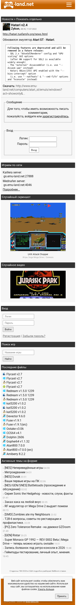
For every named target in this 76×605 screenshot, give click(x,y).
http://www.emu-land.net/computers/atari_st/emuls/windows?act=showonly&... (32, 89)
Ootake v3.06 (15, 428)
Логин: (23, 138)
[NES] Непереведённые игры (24, 468)
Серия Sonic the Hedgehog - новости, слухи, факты (39, 493)
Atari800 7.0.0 (15, 445)
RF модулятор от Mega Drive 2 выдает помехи (36, 506)
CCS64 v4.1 (14, 433)
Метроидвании (15, 472)
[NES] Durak (12, 476)
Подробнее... (11, 189)
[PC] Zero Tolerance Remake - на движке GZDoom (37, 527)
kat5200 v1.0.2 (16, 403)
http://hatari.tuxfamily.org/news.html (25, 34)
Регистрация (11, 336)
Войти (8, 329)
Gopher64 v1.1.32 (18, 441)
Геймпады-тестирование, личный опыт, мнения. (37, 552)
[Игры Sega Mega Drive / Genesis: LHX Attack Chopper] (38, 250)
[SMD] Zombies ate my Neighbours (27, 514)
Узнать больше (46, 589)
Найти (8, 359)
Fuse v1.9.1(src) (16, 424)
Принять (61, 596)
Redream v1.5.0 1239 (20, 391)
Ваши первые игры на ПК (22, 481)
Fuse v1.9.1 (13, 420)
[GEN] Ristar (12, 535)
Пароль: (22, 144)
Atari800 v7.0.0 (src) (19, 449)
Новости (7, 19)
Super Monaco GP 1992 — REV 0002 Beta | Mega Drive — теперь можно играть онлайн (35, 541)
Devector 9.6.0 (15, 416)
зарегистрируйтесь (55, 116)
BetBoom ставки (59, 571)
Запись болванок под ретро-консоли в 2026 (35, 548)
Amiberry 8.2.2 (15, 454)
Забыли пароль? (34, 336)
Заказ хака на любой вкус (23, 502)
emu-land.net (32, 601)
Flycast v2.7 (14, 374)
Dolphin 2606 (15, 437)
